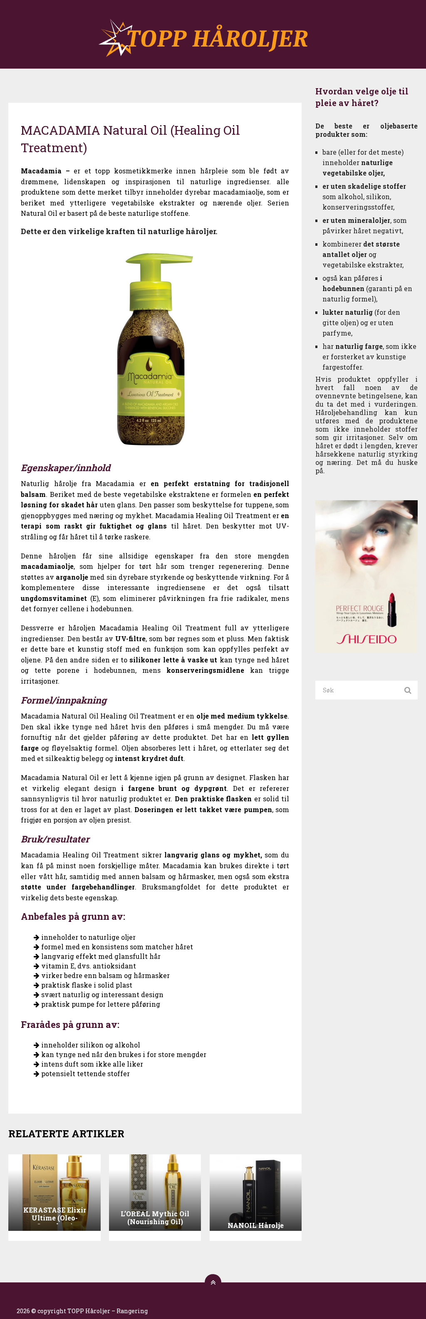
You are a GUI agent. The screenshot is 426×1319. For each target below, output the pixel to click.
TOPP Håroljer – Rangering (107, 1311)
